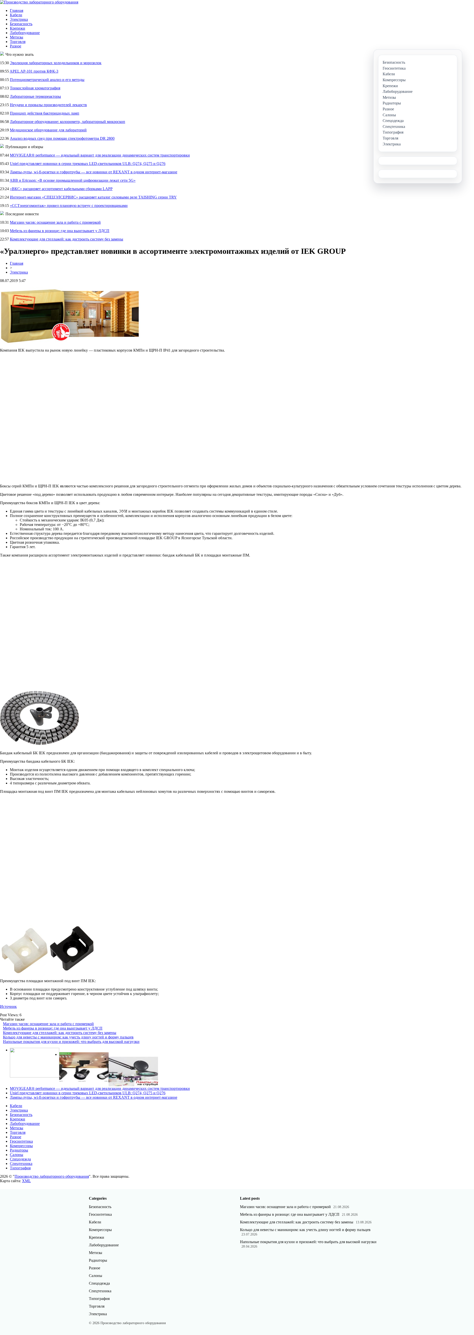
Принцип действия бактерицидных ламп (44, 113)
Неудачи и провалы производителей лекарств (48, 105)
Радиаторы (19, 1150)
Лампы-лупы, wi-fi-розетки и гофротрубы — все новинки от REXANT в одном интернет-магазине (93, 172)
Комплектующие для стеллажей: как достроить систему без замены (66, 239)
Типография (20, 1168)
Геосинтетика (21, 1141)
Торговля (17, 42)
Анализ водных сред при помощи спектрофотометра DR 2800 (62, 138)
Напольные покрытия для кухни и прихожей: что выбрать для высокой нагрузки (71, 1041)
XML (26, 1181)
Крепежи (17, 28)
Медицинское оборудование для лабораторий (48, 130)
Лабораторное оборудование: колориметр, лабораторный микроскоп (67, 122)
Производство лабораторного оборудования (52, 1176)
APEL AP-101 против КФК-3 (34, 71)
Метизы (16, 37)
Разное (15, 46)
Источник (8, 1006)
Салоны (16, 1155)
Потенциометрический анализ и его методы (47, 80)
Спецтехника (21, 1163)
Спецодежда (20, 1159)
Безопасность (21, 24)
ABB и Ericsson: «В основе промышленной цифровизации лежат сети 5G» (73, 180)
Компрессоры (21, 1146)
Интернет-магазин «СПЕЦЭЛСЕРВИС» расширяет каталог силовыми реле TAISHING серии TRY (93, 197)
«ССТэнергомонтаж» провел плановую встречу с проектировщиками (69, 205)
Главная (16, 10)
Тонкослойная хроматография (35, 88)
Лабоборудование (25, 33)
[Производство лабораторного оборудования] (39, 2)
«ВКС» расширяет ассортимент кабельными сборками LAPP (61, 189)
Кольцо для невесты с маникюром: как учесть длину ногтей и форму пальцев (68, 1037)
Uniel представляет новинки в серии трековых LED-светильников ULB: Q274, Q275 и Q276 (87, 163)
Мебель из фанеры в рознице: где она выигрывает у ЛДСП (59, 231)
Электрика (19, 19)
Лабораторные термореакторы (35, 96)
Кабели (16, 15)
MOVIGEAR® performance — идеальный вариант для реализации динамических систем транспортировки (100, 155)
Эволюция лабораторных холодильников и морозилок (55, 63)
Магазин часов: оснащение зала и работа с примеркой (55, 222)
